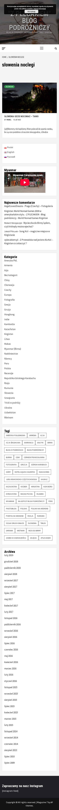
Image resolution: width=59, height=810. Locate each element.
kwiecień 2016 (11, 662)
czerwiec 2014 (11, 743)
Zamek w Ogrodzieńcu (16, 538)
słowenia (32, 523)
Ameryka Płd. (10, 260)
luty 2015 (8, 725)
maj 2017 (8, 599)
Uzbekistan (10, 412)
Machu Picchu (27, 494)
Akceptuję (31, 11)
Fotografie (9, 299)
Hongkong (9, 314)
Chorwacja (9, 284)
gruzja (24, 464)
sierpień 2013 (10, 750)
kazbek (24, 486)
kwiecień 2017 (11, 605)
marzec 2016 (10, 668)
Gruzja (7, 309)
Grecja (7, 304)
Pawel (9, 120)
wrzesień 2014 (11, 737)
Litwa (7, 339)
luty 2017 (8, 611)
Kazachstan (10, 329)
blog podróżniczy (35, 450)
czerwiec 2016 (11, 649)
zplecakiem (46, 538)
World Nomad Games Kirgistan (33, 218)
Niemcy (8, 358)
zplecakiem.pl (11, 239)
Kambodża (9, 324)
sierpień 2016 (10, 636)
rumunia (40, 516)
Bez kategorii (10, 275)
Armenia (8, 265)
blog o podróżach (14, 450)
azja (42, 435)
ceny (18, 457)
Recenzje (8, 373)
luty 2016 (8, 674)
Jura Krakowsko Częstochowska (21, 479)
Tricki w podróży (12, 402)
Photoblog (11, 508)
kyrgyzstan (11, 494)
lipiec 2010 (9, 756)
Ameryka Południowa (15, 435)
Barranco (28, 442)
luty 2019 (8, 555)
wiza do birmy (34, 530)
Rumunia (8, 388)
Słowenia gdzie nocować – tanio (21, 116)
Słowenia (9, 87)
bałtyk (40, 442)
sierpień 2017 (10, 586)
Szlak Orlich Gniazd (15, 523)
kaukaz (44, 479)
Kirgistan (8, 334)
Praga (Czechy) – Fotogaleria (39, 206)
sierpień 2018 (10, 574)
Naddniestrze (11, 353)
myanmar (10, 501)
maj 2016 (8, 655)
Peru (6, 363)
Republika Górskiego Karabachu (20, 378)
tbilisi (43, 523)
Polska (7, 368)
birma (50, 442)
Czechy (7, 289)
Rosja (6, 383)
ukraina (9, 530)
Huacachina (44, 472)
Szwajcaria (9, 397)
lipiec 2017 (9, 593)
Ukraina (8, 407)
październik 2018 (12, 567)
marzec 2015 (10, 718)
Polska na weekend (39, 508)
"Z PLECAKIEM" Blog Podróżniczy (29, 21)
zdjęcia (33, 538)
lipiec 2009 (9, 762)
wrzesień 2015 (11, 693)
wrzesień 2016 (11, 630)
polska (23, 508)
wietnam (20, 530)
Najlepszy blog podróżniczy (31, 501)
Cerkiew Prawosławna (34, 457)
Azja (6, 270)
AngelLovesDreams (13, 206)
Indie (6, 319)
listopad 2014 (10, 731)
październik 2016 (12, 624)
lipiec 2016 (9, 643)
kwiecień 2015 (11, 712)
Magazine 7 (42, 802)
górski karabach (39, 464)
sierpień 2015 (10, 699)
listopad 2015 (10, 687)
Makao (7, 343)
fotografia (11, 464)
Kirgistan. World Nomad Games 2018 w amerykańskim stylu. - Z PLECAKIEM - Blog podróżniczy (24, 215)
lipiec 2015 (9, 706)
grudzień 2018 (11, 561)
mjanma (40, 494)
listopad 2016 (10, 618)
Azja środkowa (13, 442)
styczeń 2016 (10, 681)
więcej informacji (39, 9)
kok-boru (47, 486)
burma (9, 457)
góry (8, 472)
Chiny (7, 280)
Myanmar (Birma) (12, 348)
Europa (7, 294)
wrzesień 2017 (11, 580)
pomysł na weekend (15, 516)
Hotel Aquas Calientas (25, 472)
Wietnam (8, 417)
